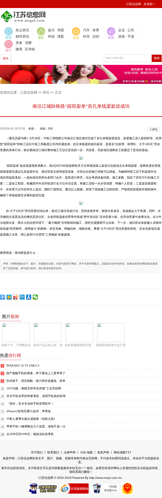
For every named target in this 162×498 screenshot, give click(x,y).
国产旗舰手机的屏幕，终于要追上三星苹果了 (35, 373)
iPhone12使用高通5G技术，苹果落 (29, 411)
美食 (19, 43)
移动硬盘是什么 (25, 252)
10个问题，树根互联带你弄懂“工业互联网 (34, 388)
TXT (128, 452)
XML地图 (86, 452)
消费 (28, 43)
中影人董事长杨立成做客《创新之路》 (32, 418)
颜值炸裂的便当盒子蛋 (111, 345)
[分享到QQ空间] (9, 297)
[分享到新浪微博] (15, 297)
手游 (130, 36)
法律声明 (70, 452)
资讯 (46, 92)
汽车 (86, 30)
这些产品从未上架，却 (47, 345)
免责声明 (103, 452)
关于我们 (37, 452)
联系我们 (53, 452)
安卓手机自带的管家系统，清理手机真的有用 (36, 396)
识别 (95, 36)
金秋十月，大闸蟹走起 (16, 345)
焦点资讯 (22, 30)
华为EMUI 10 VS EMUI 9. (23, 365)
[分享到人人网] (28, 297)
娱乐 (51, 30)
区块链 (30, 49)
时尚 (86, 36)
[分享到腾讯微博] (22, 297)
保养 (95, 30)
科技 (51, 36)
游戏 (121, 36)
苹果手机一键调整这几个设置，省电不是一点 (36, 426)
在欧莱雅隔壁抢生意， (79, 345)
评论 (154, 129)
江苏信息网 (28, 92)
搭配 (60, 36)
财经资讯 (22, 36)
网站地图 (120, 452)
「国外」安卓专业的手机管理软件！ (30, 403)
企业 (121, 30)
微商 (19, 49)
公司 (130, 30)
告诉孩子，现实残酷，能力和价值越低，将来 (35, 380)
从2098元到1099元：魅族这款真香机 (30, 434)
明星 (60, 30)
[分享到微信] (35, 297)
